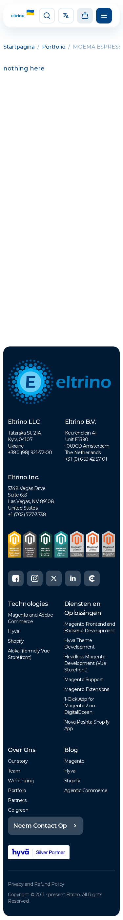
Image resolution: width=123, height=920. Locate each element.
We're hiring (21, 781)
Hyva (13, 631)
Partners (17, 800)
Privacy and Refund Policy (36, 884)
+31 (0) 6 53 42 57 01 (86, 459)
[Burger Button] (104, 15)
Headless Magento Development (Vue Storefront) (85, 663)
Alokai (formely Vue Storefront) (29, 654)
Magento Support (83, 679)
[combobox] (66, 15)
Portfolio (17, 790)
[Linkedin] (73, 578)
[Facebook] (16, 578)
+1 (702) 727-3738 (27, 514)
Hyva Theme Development (79, 643)
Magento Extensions (86, 689)
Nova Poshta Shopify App (87, 725)
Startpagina (19, 47)
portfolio (54, 47)
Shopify (16, 641)
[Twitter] (54, 578)
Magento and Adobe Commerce (30, 618)
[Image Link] (17, 15)
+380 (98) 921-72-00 (30, 452)
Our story (18, 761)
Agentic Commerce (86, 790)
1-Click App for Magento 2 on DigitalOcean (79, 705)
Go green (18, 810)
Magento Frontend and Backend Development (89, 627)
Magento (74, 761)
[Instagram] (35, 578)
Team (14, 771)
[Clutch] (92, 578)
